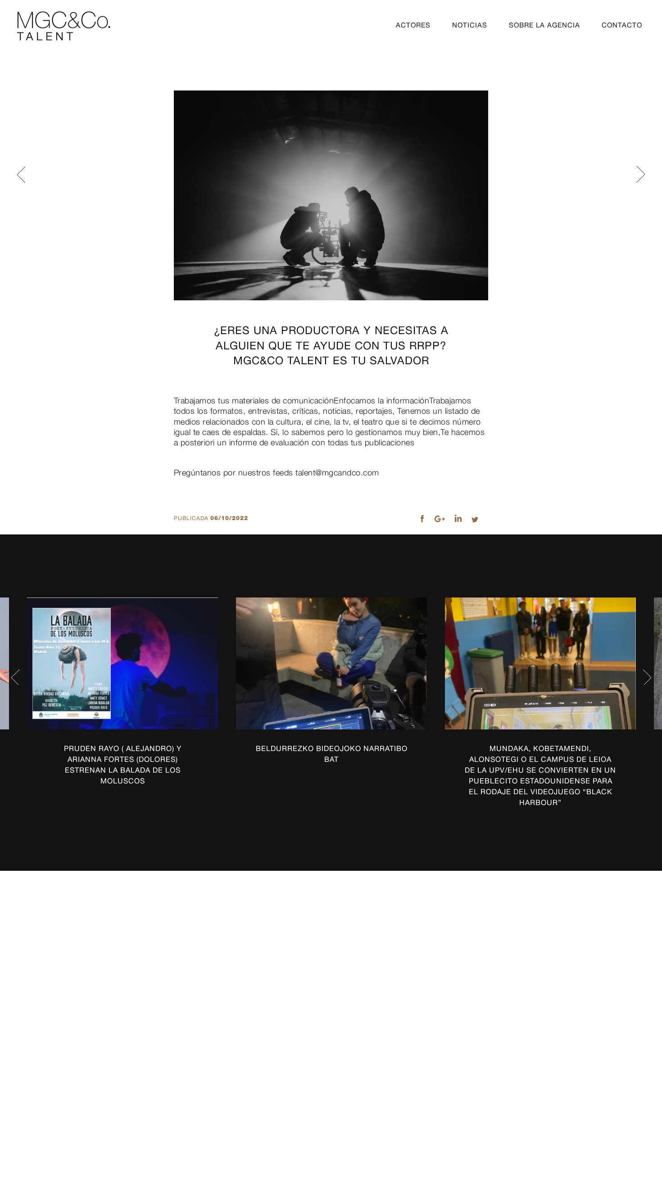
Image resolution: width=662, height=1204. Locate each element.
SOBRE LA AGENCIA (544, 25)
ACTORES (413, 25)
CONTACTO (622, 25)
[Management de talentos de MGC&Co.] (63, 26)
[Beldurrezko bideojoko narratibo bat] (331, 663)
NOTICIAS (469, 25)
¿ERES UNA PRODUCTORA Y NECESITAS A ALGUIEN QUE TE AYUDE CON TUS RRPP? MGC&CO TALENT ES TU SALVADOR (331, 345)
